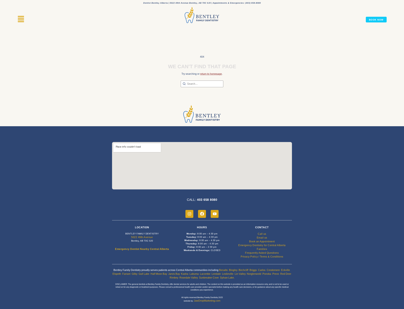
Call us (262, 234)
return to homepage (211, 74)
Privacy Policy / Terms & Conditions (262, 256)
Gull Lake (144, 274)
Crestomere (273, 270)
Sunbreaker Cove (209, 277)
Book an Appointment (262, 241)
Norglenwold (254, 274)
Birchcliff (243, 270)
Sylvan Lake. (227, 277)
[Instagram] (189, 214)
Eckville (285, 270)
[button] (20, 19)
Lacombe (205, 274)
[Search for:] (202, 84)
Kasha (184, 274)
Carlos (261, 270)
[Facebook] (202, 214)
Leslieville (227, 274)
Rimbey (174, 277)
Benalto (223, 270)
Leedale (216, 274)
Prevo (275, 274)
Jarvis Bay (174, 274)
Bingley (233, 270)
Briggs (253, 270)
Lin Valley (240, 274)
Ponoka (266, 274)
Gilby (134, 274)
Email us (262, 237)
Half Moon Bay (159, 274)
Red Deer (285, 274)
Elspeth (117, 274)
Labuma (194, 274)
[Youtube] (215, 214)
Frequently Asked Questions (262, 252)
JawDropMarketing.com (207, 300)
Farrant (126, 274)
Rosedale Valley (188, 277)
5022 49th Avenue (142, 237)
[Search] (184, 84)
